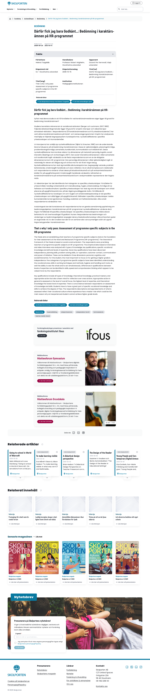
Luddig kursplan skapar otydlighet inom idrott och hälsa (46, 518)
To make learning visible (46, 456)
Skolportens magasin (46, 673)
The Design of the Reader (101, 453)
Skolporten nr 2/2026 (41, 579)
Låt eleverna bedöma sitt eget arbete (127, 518)
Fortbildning (72, 670)
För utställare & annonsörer (79, 680)
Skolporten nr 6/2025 (95, 579)
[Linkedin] (78, 432)
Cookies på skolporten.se (18, 681)
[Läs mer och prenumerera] (20, 557)
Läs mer (39, 537)
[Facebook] (73, 432)
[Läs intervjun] (20, 504)
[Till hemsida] (17, 670)
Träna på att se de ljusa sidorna (97, 518)
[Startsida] (10, 19)
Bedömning (41, 19)
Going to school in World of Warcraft (20, 454)
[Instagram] (140, 666)
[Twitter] (131, 666)
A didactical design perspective (71, 457)
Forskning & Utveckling (76, 677)
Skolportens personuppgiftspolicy (29, 644)
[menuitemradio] (11, 9)
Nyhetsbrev (42, 670)
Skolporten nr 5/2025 (122, 579)
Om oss (70, 684)
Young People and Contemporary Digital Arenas (127, 457)
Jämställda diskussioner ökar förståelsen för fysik (73, 518)
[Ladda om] (42, 444)
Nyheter (70, 673)
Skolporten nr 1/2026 (68, 579)
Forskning (17, 19)
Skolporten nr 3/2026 (15, 579)
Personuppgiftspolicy (17, 685)
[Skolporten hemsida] (17, 3)
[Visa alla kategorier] (56, 452)
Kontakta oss (102, 686)
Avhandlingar (29, 19)
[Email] (83, 432)
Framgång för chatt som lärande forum (19, 518)
